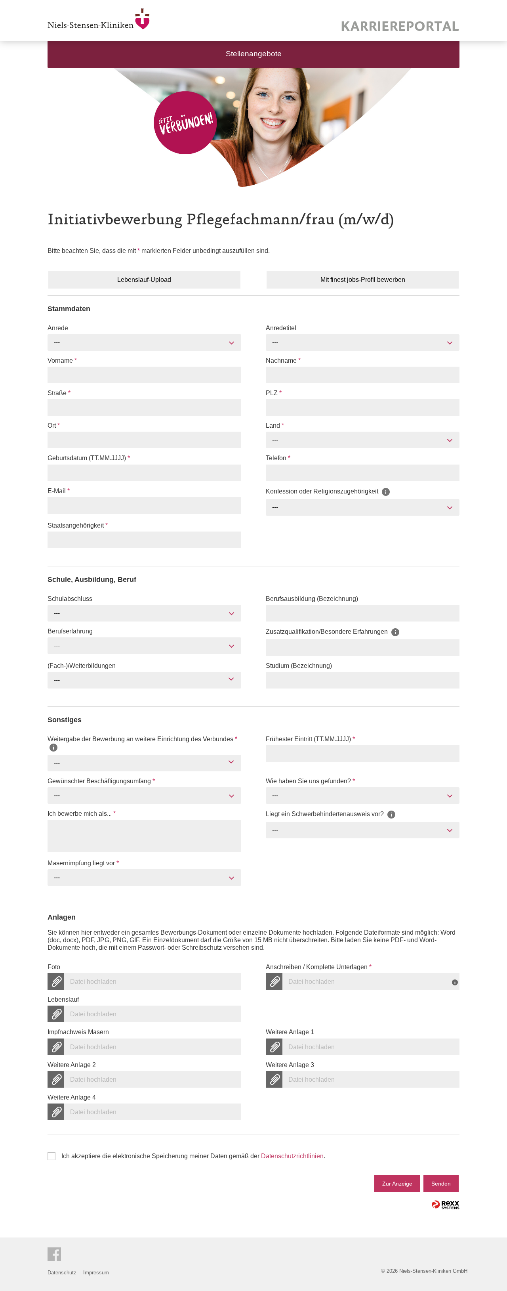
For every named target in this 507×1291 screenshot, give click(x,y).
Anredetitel (281, 328)
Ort (54, 425)
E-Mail (59, 491)
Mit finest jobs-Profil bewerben (362, 279)
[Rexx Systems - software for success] (445, 1205)
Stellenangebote (254, 54)
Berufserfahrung (70, 631)
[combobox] (144, 342)
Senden (441, 1183)
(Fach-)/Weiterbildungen (82, 665)
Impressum (96, 1273)
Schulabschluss (70, 598)
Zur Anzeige (397, 1183)
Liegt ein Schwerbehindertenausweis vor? (325, 814)
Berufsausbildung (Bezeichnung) (312, 598)
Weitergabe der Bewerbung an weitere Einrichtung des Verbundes (142, 739)
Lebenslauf (63, 999)
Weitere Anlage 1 (290, 1032)
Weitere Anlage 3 (290, 1064)
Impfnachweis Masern (78, 1032)
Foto (54, 967)
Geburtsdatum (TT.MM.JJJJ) (89, 458)
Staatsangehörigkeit (78, 525)
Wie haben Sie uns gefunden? (310, 781)
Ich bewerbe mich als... (82, 813)
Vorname (62, 360)
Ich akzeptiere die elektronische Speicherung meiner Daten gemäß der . (193, 1156)
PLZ (274, 393)
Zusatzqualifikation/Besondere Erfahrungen (327, 631)
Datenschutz (62, 1273)
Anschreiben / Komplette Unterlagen (319, 967)
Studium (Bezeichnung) (299, 665)
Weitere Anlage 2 (72, 1064)
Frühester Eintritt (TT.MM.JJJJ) (310, 739)
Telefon (278, 458)
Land (275, 425)
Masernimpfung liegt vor (83, 863)
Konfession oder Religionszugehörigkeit (323, 491)
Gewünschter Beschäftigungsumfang (101, 781)
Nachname (283, 360)
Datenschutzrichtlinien (292, 1156)
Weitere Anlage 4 (72, 1097)
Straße (59, 393)
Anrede (58, 328)
